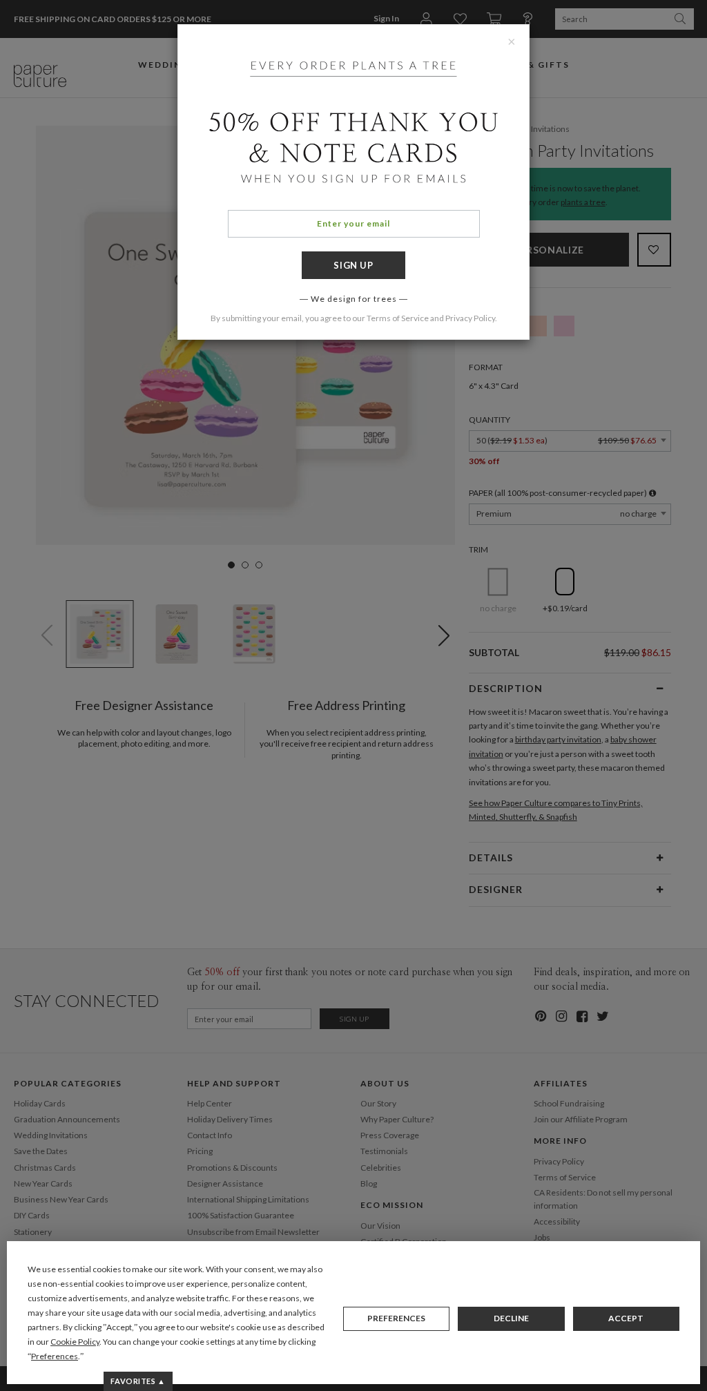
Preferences (396, 1318)
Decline (511, 1318)
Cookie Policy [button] (74, 1341)
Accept (625, 1318)
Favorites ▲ (137, 1380)
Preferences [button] (54, 1356)
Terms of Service (398, 318)
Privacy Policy (470, 318)
